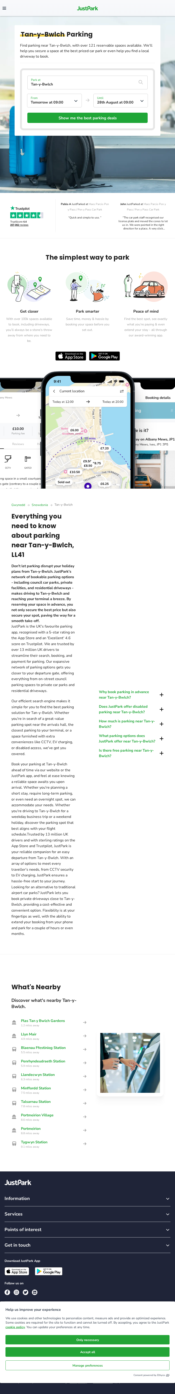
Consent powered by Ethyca (149, 1375)
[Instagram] (16, 1292)
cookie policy (15, 1327)
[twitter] (25, 1292)
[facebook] (7, 1292)
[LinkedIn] (34, 1292)
